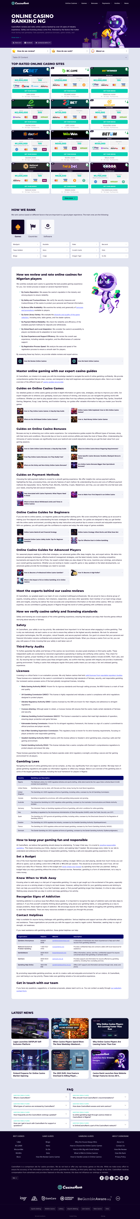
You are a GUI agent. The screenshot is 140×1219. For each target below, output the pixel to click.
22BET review (70, 125)
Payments (106, 3)
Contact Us (120, 1146)
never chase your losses (71, 867)
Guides (117, 3)
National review (30, 190)
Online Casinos (71, 3)
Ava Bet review (30, 125)
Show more (69, 198)
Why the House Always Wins (86, 1142)
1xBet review (30, 94)
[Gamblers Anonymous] (34, 1198)
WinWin (19, 1153)
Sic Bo (48, 1149)
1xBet (18, 1142)
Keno (48, 1146)
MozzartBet (18, 1149)
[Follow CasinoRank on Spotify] (121, 1178)
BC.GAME (18, 1146)
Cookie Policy (73, 1216)
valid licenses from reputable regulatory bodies (103, 675)
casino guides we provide (53, 382)
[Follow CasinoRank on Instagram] (107, 1178)
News (126, 3)
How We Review (120, 1149)
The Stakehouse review (109, 190)
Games (84, 3)
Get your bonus (31, 91)
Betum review (109, 158)
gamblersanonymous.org (60, 940)
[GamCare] (49, 1198)
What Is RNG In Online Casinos (86, 1153)
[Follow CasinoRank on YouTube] (117, 1178)
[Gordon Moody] (67, 1198)
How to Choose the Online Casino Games (86, 1146)
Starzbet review (30, 158)
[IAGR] (23, 1198)
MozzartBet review (109, 125)
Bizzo (19, 1157)
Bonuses (94, 3)
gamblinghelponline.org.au (61, 965)
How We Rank (120, 1153)
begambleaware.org (59, 953)
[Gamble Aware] (95, 1198)
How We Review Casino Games (48, 1157)
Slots (48, 1153)
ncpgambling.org (58, 947)
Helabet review (70, 190)
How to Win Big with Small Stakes (86, 1149)
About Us (120, 1142)
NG (14, 1178)
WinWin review (70, 158)
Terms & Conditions (40, 1216)
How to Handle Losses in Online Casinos (86, 1157)
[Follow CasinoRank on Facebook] (102, 1178)
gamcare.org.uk (57, 959)
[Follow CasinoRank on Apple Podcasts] (126, 1178)
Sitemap (103, 1216)
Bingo (48, 1142)
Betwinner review (109, 94)
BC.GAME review (70, 94)
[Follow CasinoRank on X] (112, 1178)
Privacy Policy (120, 1157)
